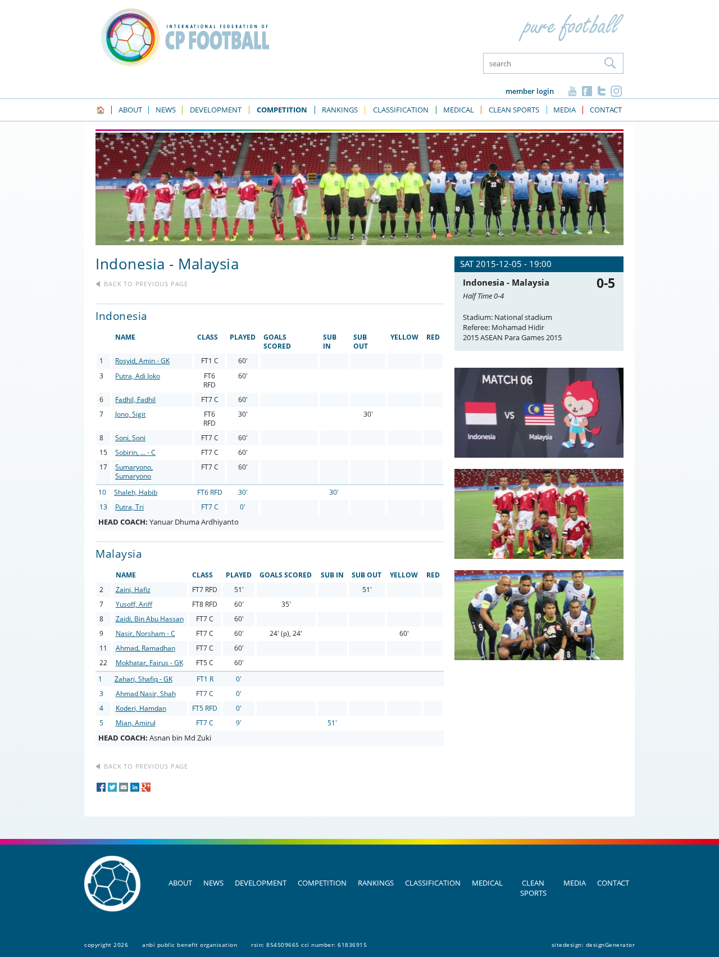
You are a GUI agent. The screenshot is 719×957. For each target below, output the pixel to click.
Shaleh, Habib (135, 492)
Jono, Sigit (130, 414)
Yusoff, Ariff (134, 604)
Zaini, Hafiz (133, 589)
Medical (487, 883)
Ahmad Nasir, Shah (146, 693)
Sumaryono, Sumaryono (134, 471)
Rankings (376, 883)
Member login (530, 91)
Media (574, 883)
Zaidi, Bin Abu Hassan (150, 619)
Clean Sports (533, 888)
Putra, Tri (129, 507)
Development (260, 883)
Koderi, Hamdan (141, 708)
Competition (322, 883)
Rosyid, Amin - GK (142, 360)
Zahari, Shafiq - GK (143, 679)
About (180, 883)
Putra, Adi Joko (137, 376)
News (213, 883)
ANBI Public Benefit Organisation (189, 945)
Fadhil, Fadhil (135, 399)
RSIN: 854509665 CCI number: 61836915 (309, 945)
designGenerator (610, 945)
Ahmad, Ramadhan (145, 648)
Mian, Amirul (136, 723)
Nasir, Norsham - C (145, 633)
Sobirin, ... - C (135, 452)
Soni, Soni (130, 438)
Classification (433, 883)
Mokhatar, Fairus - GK (149, 662)
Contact (613, 883)
